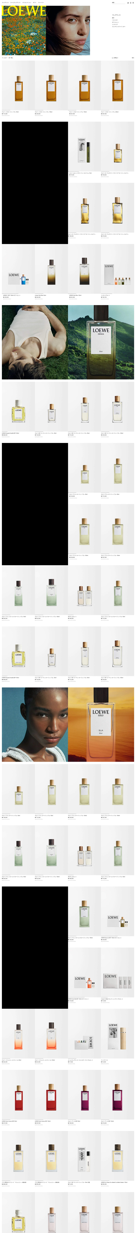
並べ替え (11, 57)
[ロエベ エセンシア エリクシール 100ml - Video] (35, 504)
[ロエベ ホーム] (24, 10)
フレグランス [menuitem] (5, 2)
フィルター (4, 57)
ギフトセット (115, 22)
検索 (113, 2)
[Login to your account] (128, 3)
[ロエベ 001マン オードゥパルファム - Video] (35, 183)
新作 (113, 17)
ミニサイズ (115, 24)
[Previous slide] (4, 85)
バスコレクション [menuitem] (26, 2)
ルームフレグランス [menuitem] (15, 2)
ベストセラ (115, 20)
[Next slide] (33, 85)
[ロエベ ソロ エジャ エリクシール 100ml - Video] (35, 947)
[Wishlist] (131, 3)
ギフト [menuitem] (34, 2)
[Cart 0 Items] (133, 3)
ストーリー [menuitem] (41, 2)
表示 (133, 57)
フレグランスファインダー (118, 26)
